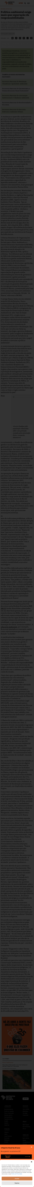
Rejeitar (17, 1183)
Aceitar (17, 1178)
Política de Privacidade (16, 1173)
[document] (17, 593)
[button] (31, 1162)
